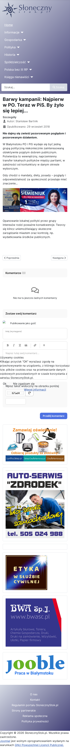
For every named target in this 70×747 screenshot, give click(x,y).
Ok (4, 383)
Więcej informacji (35, 389)
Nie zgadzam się (23, 383)
